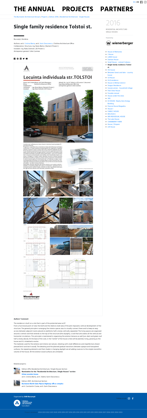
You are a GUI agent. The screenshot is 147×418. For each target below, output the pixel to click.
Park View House (114, 90)
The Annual (34, 9)
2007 (104, 412)
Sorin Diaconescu (46, 43)
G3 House (111, 77)
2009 (96, 412)
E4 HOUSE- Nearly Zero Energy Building (119, 102)
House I (110, 108)
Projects (77, 9)
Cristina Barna (30, 43)
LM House (111, 127)
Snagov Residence (114, 85)
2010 (92, 412)
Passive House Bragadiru (117, 106)
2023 (44, 412)
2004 (116, 412)
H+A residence (113, 80)
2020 (55, 412)
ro (134, 2)
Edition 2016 (53, 17)
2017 (66, 412)
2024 (40, 412)
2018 (63, 412)
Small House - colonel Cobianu (119, 62)
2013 (81, 412)
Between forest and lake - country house (120, 74)
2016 (70, 412)
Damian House (113, 59)
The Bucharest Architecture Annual (27, 17)
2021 (51, 412)
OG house (111, 70)
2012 (85, 412)
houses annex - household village (120, 88)
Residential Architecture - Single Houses (75, 17)
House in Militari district (116, 83)
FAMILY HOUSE (113, 111)
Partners (116, 9)
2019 (59, 412)
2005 (112, 412)
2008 (100, 412)
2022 (48, 412)
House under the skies (116, 96)
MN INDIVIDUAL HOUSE (116, 116)
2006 (108, 412)
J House (110, 54)
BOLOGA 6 (111, 114)
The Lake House (113, 119)
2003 (120, 412)
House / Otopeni (114, 124)
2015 (74, 412)
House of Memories (115, 51)
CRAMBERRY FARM (115, 121)
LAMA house (112, 57)
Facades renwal (113, 93)
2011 (88, 412)
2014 (77, 412)
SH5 (109, 98)
